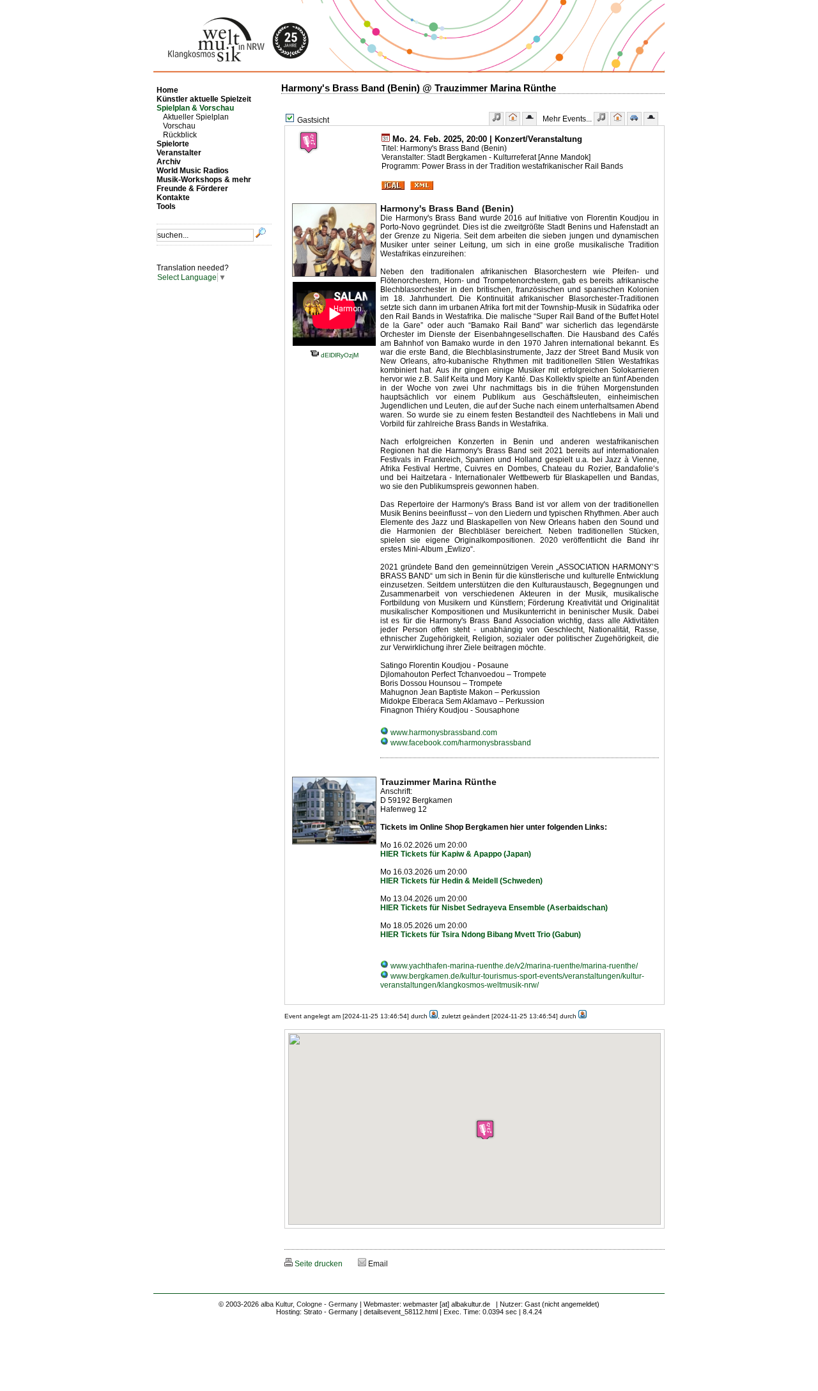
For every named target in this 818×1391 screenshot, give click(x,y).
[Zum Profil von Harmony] (334, 277)
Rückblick (180, 134)
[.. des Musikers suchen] (601, 118)
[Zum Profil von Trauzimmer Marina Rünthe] (334, 845)
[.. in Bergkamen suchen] (634, 118)
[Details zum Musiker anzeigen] (496, 118)
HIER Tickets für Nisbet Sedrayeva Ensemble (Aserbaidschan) (494, 907)
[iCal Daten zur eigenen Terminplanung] (393, 187)
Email (377, 1263)
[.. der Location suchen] (617, 118)
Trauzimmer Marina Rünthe (438, 782)
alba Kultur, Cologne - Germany (309, 1304)
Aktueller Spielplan (196, 117)
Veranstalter (179, 152)
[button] (485, 1129)
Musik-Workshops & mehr (204, 179)
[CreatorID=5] (433, 1016)
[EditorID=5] (582, 1016)
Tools (166, 206)
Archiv (169, 161)
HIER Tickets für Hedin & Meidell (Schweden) (461, 880)
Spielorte (173, 143)
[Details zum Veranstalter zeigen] (529, 118)
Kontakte (173, 197)
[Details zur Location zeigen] (512, 118)
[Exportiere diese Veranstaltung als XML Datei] (421, 187)
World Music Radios (193, 170)
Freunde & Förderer (192, 188)
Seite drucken (318, 1263)
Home (167, 90)
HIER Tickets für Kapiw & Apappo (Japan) (455, 854)
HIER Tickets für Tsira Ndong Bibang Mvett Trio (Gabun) (480, 934)
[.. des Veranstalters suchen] (651, 118)
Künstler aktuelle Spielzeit (204, 99)
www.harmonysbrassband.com (443, 732)
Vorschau (179, 125)
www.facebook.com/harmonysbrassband (460, 742)
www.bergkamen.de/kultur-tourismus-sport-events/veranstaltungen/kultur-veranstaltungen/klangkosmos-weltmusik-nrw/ (512, 981)
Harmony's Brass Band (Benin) (447, 208)
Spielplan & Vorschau (195, 108)
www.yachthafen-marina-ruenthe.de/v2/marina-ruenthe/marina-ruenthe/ (513, 965)
